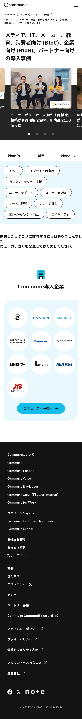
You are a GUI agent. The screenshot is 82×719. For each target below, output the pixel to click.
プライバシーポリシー (23, 629)
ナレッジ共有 (48, 203)
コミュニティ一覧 (19, 584)
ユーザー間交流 (55, 192)
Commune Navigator (22, 486)
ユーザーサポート (21, 192)
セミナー (13, 595)
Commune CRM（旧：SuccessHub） (33, 494)
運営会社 (13, 673)
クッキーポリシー (19, 639)
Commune (14, 462)
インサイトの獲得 (42, 170)
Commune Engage (20, 470)
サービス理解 (18, 203)
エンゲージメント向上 (24, 214)
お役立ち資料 (16, 547)
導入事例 (13, 576)
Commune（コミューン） (18, 14)
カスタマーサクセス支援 (25, 181)
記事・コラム (16, 555)
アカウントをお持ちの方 (24, 662)
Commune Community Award (30, 615)
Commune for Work (21, 502)
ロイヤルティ (60, 214)
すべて (13, 170)
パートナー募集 (18, 605)
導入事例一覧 (42, 14)
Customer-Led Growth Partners (31, 521)
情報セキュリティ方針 (22, 649)
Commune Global (20, 529)
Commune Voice (19, 478)
